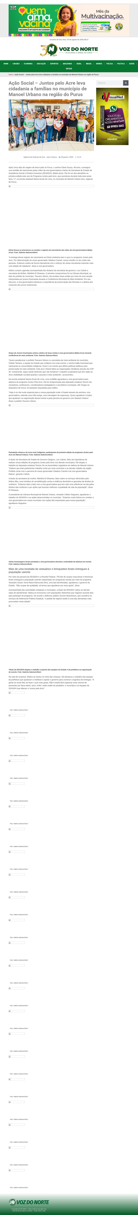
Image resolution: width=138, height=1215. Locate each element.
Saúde (131, 64)
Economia (28, 64)
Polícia (109, 64)
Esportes (54, 64)
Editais (69, 69)
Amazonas (67, 64)
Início (11, 75)
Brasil (89, 64)
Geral (79, 64)
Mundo (99, 64)
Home (6, 64)
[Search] (126, 83)
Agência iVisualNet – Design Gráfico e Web (33, 1211)
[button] (51, 702)
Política (121, 64)
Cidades (16, 64)
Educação (41, 64)
